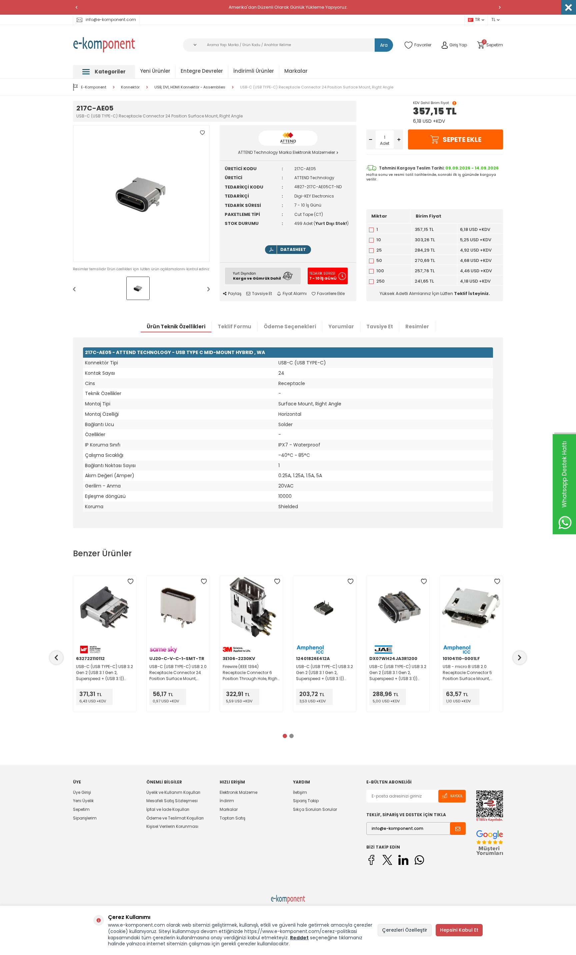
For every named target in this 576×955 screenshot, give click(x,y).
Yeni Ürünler (155, 70)
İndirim (227, 801)
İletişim (300, 792)
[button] (76, 7)
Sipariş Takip (306, 801)
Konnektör (130, 87)
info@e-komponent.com (111, 19)
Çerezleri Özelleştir (404, 930)
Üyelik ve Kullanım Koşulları (173, 792)
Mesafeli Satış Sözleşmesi (172, 801)
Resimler (417, 326)
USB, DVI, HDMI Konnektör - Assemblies (189, 87)
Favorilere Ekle (331, 293)
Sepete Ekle (462, 139)
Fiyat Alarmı (295, 293)
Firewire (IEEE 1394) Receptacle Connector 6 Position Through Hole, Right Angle (251, 673)
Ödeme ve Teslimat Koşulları (175, 818)
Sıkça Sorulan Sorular (315, 809)
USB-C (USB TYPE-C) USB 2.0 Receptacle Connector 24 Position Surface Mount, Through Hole (178, 673)
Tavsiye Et (262, 293)
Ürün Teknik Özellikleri (176, 326)
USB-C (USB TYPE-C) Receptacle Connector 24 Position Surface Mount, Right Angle (316, 87)
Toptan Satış (232, 818)
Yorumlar (341, 326)
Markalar (296, 70)
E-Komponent (93, 87)
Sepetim (81, 809)
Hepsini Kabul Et (459, 930)
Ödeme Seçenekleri (290, 326)
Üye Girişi (82, 792)
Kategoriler (110, 71)
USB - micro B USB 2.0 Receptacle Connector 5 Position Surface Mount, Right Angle (467, 673)
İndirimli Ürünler (253, 70)
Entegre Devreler (202, 70)
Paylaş (234, 293)
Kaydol (456, 796)
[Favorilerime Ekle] (130, 581)
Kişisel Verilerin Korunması (172, 826)
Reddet (299, 937)
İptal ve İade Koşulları (167, 809)
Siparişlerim (85, 818)
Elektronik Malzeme (238, 792)
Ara (384, 45)
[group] (141, 193)
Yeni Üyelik (83, 801)
